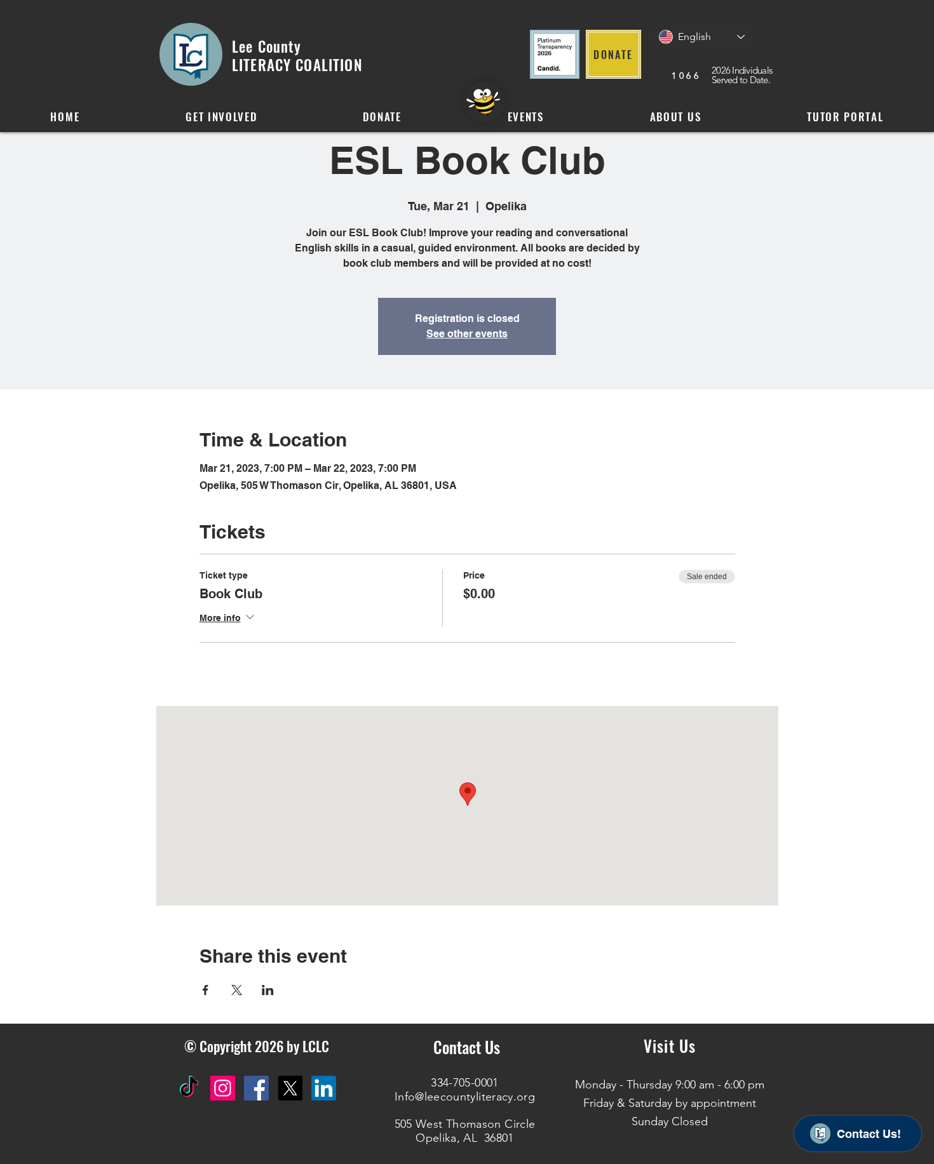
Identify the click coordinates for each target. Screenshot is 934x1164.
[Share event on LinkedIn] (268, 990)
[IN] (323, 1088)
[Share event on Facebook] (206, 990)
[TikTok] (189, 1088)
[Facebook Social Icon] (256, 1088)
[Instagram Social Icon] (222, 1088)
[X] (290, 1088)
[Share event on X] (237, 990)
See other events (467, 334)
